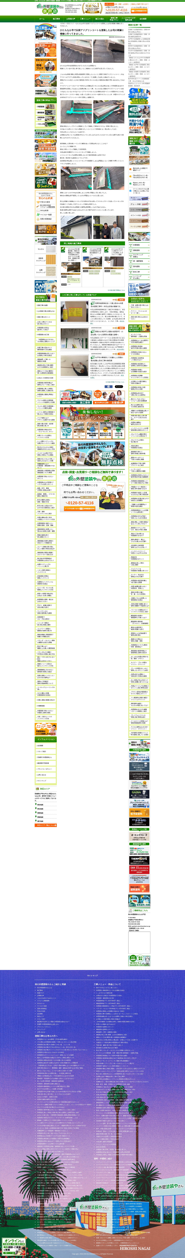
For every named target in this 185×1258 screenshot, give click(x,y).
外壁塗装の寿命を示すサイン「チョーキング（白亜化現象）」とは (57, 1117)
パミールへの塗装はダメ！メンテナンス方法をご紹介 (139, 611)
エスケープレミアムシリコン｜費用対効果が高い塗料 (112, 1177)
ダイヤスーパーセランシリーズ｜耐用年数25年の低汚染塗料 (114, 1175)
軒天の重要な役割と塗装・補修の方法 (43, 501)
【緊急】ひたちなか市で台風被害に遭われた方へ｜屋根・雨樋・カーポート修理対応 (139, 60)
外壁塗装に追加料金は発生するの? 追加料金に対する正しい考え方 (116, 1058)
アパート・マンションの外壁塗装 (106, 1144)
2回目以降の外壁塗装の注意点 (137, 447)
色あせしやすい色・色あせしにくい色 (139, 183)
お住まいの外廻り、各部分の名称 (47, 1097)
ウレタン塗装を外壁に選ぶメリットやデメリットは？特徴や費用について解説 (119, 1209)
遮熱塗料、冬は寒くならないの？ (106, 1217)
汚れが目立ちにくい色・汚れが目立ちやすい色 (141, 176)
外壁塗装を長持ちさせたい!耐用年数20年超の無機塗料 (140, 476)
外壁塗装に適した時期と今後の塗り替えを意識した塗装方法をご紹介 (58, 1112)
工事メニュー (85, 19)
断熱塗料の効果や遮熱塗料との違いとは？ (139, 616)
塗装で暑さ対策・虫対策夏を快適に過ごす (45, 424)
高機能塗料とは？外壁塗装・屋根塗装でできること (46, 465)
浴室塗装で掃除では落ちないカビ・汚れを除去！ (111, 1121)
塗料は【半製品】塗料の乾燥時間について (45, 682)
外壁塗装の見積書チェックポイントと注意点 (139, 376)
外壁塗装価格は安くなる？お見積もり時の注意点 (46, 354)
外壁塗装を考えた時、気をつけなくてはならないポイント (54, 1133)
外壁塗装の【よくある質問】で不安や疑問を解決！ (52, 1039)
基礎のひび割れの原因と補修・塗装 (137, 640)
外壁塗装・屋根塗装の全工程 (105, 998)
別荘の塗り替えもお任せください (139, 318)
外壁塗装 (46, 106)
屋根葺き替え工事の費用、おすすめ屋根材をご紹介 (111, 1034)
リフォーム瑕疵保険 (43, 1000)
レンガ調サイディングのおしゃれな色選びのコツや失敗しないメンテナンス (60, 1123)
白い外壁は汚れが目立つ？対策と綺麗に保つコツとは (139, 681)
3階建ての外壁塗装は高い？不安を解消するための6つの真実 (55, 1076)
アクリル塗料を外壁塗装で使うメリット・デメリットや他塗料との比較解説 (119, 1206)
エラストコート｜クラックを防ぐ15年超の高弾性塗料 (112, 1188)
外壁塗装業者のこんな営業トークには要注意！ (139, 511)
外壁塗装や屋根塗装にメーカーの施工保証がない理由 (139, 482)
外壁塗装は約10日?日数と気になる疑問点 (138, 394)
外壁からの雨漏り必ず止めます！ (106, 1024)
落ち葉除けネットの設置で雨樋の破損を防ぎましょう (112, 1105)
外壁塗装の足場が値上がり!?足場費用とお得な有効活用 (113, 1152)
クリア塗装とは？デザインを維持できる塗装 (46, 419)
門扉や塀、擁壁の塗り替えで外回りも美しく (109, 1045)
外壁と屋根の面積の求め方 (46, 700)
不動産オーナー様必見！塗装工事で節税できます (139, 488)
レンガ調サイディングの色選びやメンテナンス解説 (46, 442)
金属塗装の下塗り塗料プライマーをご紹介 (138, 464)
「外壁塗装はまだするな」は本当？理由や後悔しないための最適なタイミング (60, 1065)
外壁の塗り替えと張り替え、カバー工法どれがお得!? (139, 417)
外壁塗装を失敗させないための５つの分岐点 (50, 1052)
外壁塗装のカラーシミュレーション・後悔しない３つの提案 (55, 1055)
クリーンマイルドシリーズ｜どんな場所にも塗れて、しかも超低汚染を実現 (119, 1198)
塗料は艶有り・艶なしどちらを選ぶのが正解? (138, 540)
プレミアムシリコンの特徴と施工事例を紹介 (138, 716)
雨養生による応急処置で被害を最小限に (139, 634)
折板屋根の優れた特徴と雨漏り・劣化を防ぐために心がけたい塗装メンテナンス (120, 1068)
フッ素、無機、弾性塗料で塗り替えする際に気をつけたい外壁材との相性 (59, 1172)
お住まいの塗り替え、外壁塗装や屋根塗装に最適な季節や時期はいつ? (58, 1115)
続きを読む (120, 349)
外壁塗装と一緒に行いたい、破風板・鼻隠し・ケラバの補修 (114, 1087)
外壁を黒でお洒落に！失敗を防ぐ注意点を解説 (139, 675)
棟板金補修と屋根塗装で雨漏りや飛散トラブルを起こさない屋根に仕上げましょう (62, 1177)
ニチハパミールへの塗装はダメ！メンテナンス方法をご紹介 (55, 1201)
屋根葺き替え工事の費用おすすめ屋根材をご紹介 (45, 366)
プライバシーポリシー (44, 769)
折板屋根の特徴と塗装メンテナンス (43, 577)
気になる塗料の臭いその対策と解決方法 (137, 406)
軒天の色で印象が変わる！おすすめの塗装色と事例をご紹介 (114, 1092)
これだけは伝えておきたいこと (46, 998)
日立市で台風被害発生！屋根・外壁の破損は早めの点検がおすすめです (139, 53)
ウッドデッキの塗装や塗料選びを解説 (44, 612)
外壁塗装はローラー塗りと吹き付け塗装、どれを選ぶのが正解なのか (58, 1157)
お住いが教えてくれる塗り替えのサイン (44, 323)
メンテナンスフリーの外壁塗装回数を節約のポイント (139, 429)
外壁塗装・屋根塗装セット (46, 118)
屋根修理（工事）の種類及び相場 (43, 360)
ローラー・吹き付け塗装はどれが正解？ (137, 575)
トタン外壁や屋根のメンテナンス (43, 571)
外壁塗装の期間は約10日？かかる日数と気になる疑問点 (54, 1060)
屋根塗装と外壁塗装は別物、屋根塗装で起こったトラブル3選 (55, 1146)
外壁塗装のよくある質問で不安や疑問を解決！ (139, 341)
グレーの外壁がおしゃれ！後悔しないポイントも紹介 (139, 669)
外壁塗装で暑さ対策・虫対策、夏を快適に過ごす (111, 1149)
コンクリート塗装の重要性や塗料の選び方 (44, 629)
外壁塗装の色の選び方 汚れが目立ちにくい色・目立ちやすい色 (56, 1047)
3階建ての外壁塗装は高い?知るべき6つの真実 (139, 411)
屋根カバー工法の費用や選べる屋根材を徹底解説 (45, 372)
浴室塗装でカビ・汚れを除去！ (43, 618)
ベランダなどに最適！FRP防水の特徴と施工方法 (46, 653)
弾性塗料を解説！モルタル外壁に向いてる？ (139, 704)
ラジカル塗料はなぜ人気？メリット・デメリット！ (139, 728)
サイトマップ (41, 781)
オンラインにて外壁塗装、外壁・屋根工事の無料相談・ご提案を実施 (117, 1053)
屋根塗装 (46, 112)
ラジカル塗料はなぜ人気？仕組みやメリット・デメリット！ (55, 1243)
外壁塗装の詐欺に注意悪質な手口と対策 (138, 388)
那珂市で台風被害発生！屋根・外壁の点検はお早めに (139, 47)
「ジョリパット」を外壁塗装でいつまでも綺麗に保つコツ (54, 1170)
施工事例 (56, 19)
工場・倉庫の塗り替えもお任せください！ (139, 306)
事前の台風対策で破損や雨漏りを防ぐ (137, 628)
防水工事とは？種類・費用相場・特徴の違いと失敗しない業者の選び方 (58, 1183)
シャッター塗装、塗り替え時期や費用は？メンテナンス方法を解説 (116, 1123)
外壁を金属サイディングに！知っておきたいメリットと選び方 (115, 1063)
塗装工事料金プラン (114, 19)
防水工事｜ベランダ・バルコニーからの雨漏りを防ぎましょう (115, 1050)
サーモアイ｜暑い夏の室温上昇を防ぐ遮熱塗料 (110, 1167)
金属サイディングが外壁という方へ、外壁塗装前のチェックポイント (117, 1245)
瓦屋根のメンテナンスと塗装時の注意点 (45, 583)
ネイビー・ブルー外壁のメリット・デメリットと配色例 (54, 1222)
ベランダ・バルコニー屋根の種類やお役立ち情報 (46, 641)
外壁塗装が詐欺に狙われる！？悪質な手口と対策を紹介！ (54, 1141)
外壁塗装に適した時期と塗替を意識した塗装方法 (45, 389)
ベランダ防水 (46, 124)
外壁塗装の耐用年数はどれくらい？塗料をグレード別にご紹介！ (56, 1110)
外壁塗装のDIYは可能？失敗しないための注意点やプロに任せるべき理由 (59, 1091)
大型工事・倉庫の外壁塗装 (104, 1141)
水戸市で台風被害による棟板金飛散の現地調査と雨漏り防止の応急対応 (139, 41)
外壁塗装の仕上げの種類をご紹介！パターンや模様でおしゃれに (56, 1245)
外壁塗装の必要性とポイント (105, 1027)
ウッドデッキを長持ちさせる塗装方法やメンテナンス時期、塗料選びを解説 (119, 1118)
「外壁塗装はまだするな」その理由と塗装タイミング (46, 340)
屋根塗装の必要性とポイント (105, 1029)
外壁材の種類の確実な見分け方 (136, 423)
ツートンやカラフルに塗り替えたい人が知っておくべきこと (141, 191)
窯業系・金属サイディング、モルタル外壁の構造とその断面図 (56, 1167)
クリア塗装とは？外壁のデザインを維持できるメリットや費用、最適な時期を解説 (121, 1211)
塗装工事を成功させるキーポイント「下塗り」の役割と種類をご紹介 (117, 1235)
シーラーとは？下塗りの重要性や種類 (138, 470)
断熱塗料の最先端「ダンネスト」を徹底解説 (139, 622)
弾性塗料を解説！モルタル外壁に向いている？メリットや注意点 (56, 1240)
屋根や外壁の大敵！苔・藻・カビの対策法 (138, 593)
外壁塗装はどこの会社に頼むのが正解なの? (50, 1151)
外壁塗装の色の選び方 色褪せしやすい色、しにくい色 (53, 1044)
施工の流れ (99, 19)
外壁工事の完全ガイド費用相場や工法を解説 (44, 348)
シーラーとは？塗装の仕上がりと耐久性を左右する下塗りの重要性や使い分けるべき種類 (123, 1232)
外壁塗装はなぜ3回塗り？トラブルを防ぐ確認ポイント (53, 1136)
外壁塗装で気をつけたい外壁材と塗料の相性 (45, 711)
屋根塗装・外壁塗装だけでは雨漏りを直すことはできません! (55, 1078)
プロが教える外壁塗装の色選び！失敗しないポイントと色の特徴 (56, 1042)
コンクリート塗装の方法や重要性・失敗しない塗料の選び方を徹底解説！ (118, 1126)
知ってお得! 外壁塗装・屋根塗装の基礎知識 (50, 1081)
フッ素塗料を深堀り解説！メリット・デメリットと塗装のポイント (57, 1238)
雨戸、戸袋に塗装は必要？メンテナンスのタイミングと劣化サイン (116, 1128)
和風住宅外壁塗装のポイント (137, 558)
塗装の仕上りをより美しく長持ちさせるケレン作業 (46, 460)
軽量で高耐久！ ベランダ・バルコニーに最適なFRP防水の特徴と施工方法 (59, 1185)
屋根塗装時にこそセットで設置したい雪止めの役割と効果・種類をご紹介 (118, 1102)
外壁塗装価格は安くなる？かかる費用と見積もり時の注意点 (114, 1016)
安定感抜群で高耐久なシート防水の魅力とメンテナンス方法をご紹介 (58, 1190)
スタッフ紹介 (41, 751)
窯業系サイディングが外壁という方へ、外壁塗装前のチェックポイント (117, 1243)
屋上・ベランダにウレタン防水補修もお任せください (46, 659)
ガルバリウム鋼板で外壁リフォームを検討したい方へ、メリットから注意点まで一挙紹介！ (64, 1104)
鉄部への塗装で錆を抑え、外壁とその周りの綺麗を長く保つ (114, 1110)
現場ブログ (70, 23)
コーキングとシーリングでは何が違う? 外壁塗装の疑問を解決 (56, 1159)
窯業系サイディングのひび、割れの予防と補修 (139, 529)
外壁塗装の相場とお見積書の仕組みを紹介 (139, 370)
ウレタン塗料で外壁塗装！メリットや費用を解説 (46, 407)
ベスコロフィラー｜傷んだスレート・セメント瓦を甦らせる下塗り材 (117, 1172)
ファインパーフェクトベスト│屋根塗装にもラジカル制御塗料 (114, 1164)
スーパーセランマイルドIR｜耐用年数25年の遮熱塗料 (112, 1170)
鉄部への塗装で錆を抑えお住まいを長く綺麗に (45, 594)
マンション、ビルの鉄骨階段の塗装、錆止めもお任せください (115, 1113)
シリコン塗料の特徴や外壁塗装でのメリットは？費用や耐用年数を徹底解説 (119, 1204)
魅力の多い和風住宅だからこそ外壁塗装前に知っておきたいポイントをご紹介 (119, 1074)
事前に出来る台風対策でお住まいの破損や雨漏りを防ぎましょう (56, 1206)
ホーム (42, 19)
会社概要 (143, 19)
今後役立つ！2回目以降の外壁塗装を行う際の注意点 (112, 1042)
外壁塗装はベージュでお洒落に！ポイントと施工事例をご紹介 (56, 1232)
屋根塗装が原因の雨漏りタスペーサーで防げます (45, 553)
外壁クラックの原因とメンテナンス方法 (44, 436)
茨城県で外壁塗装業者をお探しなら (48, 1024)
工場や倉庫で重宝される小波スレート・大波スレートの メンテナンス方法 (59, 1175)
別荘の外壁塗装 (101, 1147)
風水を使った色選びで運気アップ (140, 169)
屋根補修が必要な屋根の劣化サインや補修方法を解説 (112, 1108)
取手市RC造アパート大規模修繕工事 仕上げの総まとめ (138, 80)
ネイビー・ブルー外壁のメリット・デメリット (139, 663)
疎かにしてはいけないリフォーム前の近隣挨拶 (139, 400)
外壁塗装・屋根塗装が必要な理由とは (48, 1084)
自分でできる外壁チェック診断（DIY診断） (50, 1089)
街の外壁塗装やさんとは (44, 987)
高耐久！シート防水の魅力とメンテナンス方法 (45, 665)
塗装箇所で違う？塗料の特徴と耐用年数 (138, 452)
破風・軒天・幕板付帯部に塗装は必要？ (44, 489)
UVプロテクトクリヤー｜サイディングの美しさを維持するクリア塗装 (117, 1190)
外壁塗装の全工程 (43, 334)
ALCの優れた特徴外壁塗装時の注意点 (43, 694)
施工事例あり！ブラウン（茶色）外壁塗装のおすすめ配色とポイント (58, 1235)
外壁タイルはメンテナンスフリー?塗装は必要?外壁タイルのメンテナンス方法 (120, 1071)
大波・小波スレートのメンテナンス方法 (44, 717)
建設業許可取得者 (43, 763)
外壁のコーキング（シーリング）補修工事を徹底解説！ (113, 1061)
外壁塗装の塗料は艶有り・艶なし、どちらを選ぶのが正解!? (114, 1224)
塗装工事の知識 (42, 305)
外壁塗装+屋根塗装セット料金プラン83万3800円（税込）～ (114, 1006)
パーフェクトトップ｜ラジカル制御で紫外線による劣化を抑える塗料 (117, 1162)
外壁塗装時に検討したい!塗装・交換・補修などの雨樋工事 (114, 1100)
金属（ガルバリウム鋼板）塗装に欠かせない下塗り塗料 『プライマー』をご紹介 (120, 1238)
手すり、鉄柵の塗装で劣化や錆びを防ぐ (44, 606)
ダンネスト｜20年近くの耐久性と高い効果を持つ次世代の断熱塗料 (116, 1193)
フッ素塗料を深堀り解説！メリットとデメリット (139, 698)
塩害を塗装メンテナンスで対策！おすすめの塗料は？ (53, 1196)
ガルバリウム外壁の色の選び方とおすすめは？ (51, 1107)
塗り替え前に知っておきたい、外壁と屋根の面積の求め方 (54, 1164)
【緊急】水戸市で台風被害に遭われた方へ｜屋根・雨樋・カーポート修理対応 (139, 67)
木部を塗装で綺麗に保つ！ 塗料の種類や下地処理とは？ (54, 1198)
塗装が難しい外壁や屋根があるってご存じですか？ (139, 523)
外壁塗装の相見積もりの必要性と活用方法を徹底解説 (53, 1138)
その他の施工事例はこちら (116, 290)
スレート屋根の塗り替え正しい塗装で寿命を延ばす (46, 547)
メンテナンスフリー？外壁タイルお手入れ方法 (139, 552)
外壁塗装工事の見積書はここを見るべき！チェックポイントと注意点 (117, 1014)
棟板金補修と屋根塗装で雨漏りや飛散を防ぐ (45, 635)
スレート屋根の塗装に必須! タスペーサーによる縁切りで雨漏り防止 (57, 1149)
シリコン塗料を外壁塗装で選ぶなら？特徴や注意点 (46, 413)
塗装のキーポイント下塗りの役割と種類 (137, 458)
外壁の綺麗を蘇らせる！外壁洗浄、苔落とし (139, 587)
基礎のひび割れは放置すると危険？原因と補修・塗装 (53, 1211)
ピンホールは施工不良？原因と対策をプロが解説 (45, 454)
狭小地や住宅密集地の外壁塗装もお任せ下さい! (45, 559)
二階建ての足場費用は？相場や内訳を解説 (139, 505)
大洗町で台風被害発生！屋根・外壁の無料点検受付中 (139, 35)
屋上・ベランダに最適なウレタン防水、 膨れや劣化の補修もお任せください (60, 1188)
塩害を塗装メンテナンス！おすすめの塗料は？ (46, 676)
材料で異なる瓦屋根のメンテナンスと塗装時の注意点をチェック (115, 1079)
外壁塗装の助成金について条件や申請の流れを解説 (111, 1055)
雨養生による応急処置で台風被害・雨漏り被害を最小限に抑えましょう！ (59, 1209)
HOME (62, 23)
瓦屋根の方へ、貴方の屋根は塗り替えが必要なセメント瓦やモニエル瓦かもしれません (122, 1081)
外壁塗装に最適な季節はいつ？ (45, 395)
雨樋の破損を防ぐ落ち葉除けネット (43, 536)
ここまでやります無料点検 (129, 19)
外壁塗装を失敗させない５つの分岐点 (139, 353)
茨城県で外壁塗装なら (44, 757)
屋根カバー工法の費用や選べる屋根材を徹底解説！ (111, 1037)
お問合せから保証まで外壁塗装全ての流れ (109, 995)
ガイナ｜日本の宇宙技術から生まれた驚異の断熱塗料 (112, 1196)
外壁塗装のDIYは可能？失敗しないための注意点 (139, 517)
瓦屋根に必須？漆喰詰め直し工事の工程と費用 (110, 1076)
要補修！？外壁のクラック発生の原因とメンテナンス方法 (54, 1120)
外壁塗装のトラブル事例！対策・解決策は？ (139, 646)
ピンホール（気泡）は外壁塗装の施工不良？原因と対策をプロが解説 (58, 1128)
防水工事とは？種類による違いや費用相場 (46, 647)
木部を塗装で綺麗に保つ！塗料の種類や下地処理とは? (140, 605)
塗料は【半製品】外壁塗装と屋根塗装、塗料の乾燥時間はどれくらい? (58, 1154)
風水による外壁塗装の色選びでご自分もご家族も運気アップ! (55, 1057)
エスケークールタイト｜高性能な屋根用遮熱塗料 (111, 1180)
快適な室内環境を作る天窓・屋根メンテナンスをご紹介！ (113, 1094)
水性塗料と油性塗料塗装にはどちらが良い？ (139, 546)
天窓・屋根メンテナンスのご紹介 (44, 512)
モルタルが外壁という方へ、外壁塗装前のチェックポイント (114, 1240)
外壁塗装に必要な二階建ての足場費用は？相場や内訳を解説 (114, 1154)
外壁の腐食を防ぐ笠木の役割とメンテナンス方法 (46, 518)
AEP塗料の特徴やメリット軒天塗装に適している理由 (139, 734)
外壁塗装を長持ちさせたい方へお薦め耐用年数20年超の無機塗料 (115, 1230)
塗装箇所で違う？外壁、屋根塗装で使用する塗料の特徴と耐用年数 (116, 1219)
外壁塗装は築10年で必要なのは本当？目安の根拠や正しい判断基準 (57, 1063)
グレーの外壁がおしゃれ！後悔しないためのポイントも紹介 (55, 1224)
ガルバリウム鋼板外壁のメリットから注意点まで (139, 435)
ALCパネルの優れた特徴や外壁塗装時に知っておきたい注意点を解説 (58, 1162)
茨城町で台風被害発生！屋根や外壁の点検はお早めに (139, 31)
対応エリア (40, 1016)
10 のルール (41, 1003)
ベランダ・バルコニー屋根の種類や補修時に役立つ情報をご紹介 (56, 1180)
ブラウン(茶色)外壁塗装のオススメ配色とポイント (139, 693)
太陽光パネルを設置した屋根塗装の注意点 (139, 599)
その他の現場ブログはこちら (115, 382)
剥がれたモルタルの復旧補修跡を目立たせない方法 (46, 448)
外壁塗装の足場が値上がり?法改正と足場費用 (140, 499)
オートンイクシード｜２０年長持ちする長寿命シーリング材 (114, 1201)
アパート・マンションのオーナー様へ (139, 312)
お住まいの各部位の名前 (45, 378)
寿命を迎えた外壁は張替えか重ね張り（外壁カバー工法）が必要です (117, 1040)
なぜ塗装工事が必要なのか (46, 311)
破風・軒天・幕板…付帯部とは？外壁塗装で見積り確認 (113, 1084)
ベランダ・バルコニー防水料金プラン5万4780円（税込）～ (114, 1008)
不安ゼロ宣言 (41, 1011)
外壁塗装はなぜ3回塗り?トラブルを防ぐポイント (45, 483)
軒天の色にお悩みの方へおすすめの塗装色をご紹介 (46, 506)
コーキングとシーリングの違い (46, 688)
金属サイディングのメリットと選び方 (43, 565)
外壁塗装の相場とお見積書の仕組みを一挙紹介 (110, 1011)
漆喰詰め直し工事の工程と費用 (137, 564)
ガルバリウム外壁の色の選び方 (137, 441)
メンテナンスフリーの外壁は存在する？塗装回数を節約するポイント (58, 1102)
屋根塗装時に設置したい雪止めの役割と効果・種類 (46, 530)
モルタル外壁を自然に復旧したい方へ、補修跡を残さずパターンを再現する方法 (61, 1125)
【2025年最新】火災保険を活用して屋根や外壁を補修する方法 (115, 1021)
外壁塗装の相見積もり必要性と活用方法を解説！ (139, 365)
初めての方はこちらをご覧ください (107, 987)
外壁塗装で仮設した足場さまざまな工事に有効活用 (139, 493)
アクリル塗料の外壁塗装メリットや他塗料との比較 (46, 401)
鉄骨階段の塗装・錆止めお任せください (45, 600)
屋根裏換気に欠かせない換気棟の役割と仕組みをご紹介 (54, 1193)
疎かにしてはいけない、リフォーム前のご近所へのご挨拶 (54, 1070)
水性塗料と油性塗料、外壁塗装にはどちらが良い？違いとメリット (116, 1227)
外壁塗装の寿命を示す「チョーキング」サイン (45, 430)
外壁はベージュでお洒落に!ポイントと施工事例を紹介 (140, 687)
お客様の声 (70, 19)
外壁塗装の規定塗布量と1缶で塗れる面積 (139, 581)
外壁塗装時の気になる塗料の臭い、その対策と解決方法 (54, 1073)
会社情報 (40, 1014)
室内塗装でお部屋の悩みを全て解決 (107, 1048)
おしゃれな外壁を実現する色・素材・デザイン (139, 657)
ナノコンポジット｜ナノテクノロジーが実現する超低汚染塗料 (115, 1185)
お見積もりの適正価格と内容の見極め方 (139, 382)
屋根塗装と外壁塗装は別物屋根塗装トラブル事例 (46, 471)
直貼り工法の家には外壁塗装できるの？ (137, 534)
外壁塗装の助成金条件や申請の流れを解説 (139, 347)
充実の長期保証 (42, 1008)
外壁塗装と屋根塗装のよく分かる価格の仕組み (110, 990)
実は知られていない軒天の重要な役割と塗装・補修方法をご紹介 (115, 1089)
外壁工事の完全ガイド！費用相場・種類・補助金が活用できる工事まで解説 (60, 1068)
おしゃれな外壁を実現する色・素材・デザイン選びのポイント (56, 1219)
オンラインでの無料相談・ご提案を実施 (139, 335)
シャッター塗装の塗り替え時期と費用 (43, 624)
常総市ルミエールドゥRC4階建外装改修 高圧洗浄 (139, 85)
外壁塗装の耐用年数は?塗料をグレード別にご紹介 (46, 383)
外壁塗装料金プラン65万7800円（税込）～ (109, 1000)
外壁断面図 (41, 706)
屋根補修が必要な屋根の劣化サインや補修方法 (45, 542)
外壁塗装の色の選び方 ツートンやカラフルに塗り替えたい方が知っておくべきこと (62, 1050)
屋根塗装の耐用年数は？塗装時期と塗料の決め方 (139, 652)
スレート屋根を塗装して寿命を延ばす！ (108, 1139)
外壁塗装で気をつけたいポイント (45, 477)
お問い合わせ (41, 775)
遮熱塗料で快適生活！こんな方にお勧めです (109, 1183)
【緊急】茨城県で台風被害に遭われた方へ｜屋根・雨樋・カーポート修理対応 (139, 74)
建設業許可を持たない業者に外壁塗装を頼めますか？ (53, 1021)
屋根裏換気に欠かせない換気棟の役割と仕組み (45, 670)
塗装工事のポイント (43, 317)
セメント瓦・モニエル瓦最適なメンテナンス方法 (45, 588)
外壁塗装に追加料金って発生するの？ (137, 359)
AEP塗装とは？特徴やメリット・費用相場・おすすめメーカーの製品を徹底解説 (120, 1214)
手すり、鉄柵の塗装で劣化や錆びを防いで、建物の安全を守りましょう (117, 1115)
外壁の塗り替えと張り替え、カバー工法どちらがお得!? (54, 1094)
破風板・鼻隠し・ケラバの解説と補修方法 (46, 495)
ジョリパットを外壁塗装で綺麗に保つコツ (139, 570)
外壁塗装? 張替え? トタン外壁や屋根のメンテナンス (112, 1066)
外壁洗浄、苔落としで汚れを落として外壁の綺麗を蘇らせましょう (116, 1131)
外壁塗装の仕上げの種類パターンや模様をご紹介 (139, 710)
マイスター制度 (42, 1006)
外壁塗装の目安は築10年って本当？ (43, 328)
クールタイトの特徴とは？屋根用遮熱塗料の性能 (139, 722)
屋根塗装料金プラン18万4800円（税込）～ (109, 1003)
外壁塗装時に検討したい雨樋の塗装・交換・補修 (45, 524)
